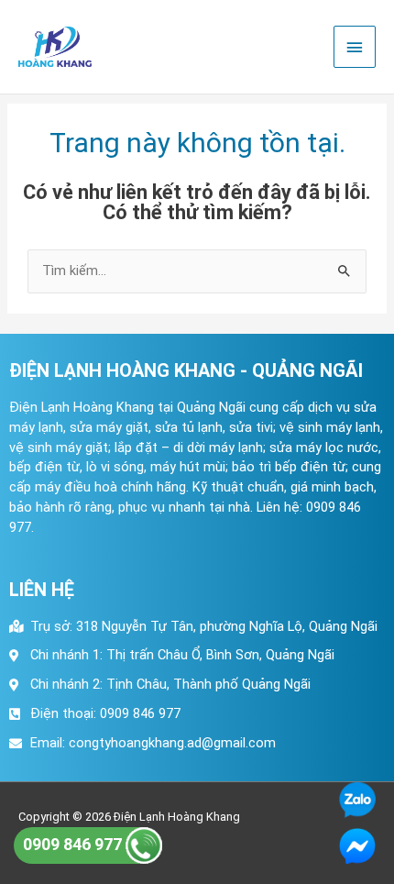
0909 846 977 (74, 844)
